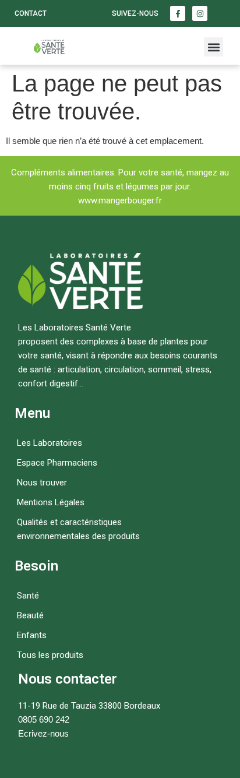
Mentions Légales (50, 502)
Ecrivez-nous (43, 733)
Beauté (30, 615)
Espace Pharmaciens (57, 462)
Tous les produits (50, 655)
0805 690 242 (43, 719)
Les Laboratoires (49, 443)
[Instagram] (199, 13)
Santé (28, 595)
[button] (213, 47)
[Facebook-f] (177, 13)
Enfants (32, 635)
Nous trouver (42, 482)
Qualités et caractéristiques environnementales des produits (78, 529)
